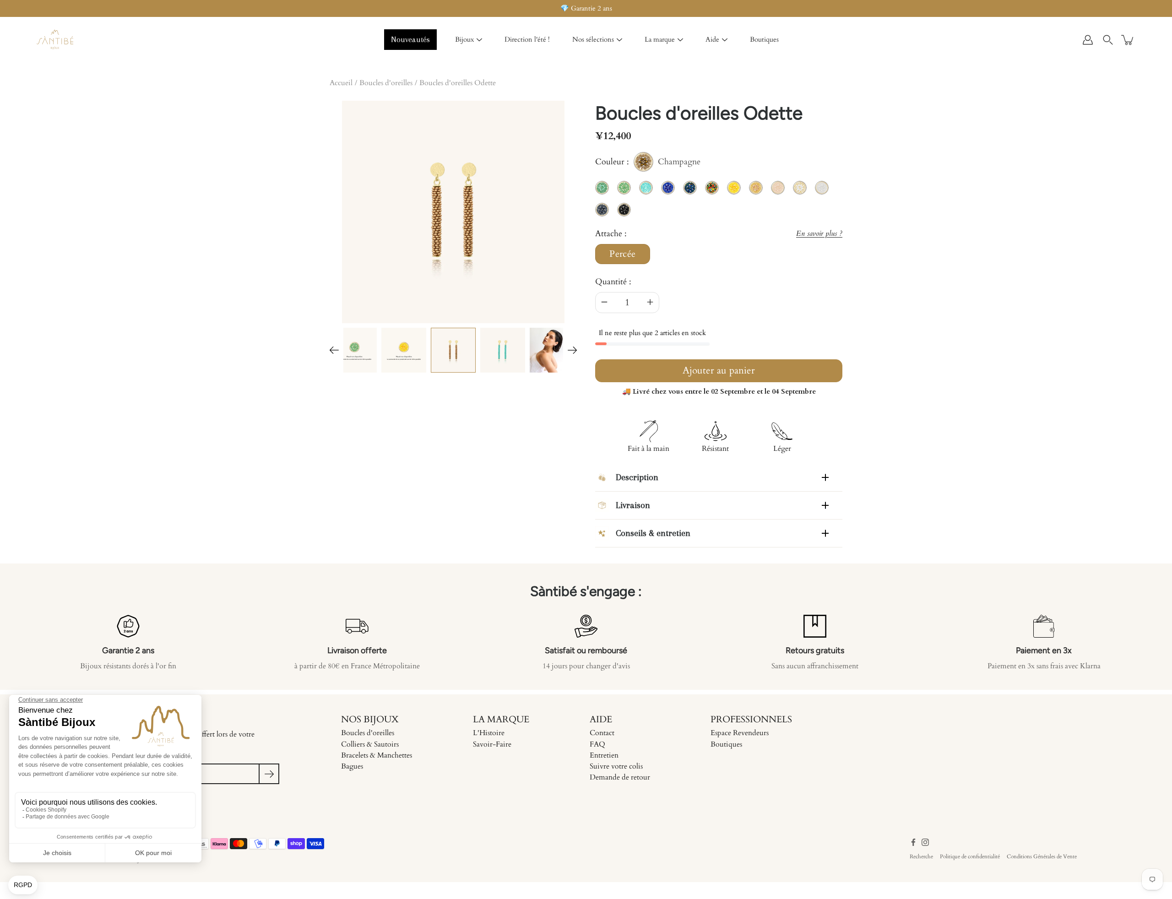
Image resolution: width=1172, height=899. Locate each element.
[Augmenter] (650, 302)
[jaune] (403, 350)
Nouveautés (410, 39)
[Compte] (1087, 39)
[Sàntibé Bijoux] (55, 40)
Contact (602, 733)
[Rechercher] (1108, 39)
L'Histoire (489, 733)
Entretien (604, 755)
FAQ (597, 744)
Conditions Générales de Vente (1042, 856)
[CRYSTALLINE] (502, 350)
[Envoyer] (269, 774)
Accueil (341, 83)
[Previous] (334, 350)
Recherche (921, 856)
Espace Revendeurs (740, 733)
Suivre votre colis (616, 766)
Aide (712, 39)
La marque (660, 39)
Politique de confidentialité (970, 856)
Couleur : (647, 163)
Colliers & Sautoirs (370, 744)
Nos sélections (593, 39)
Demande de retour (620, 777)
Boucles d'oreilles (385, 83)
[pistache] (354, 350)
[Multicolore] (552, 350)
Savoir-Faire (492, 744)
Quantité (611, 281)
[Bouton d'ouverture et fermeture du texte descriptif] (825, 477)
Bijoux (464, 39)
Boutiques (764, 39)
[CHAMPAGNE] (453, 350)
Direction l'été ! (527, 39)
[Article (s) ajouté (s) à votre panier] (1128, 39)
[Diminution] (604, 302)
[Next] (572, 350)
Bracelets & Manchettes (376, 755)
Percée (622, 254)
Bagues (352, 766)
